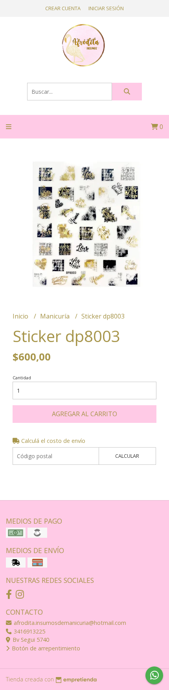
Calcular (127, 455)
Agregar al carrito (84, 414)
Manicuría (55, 316)
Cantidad (22, 378)
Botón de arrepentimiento (45, 648)
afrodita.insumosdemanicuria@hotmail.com (69, 622)
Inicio (21, 316)
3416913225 (28, 631)
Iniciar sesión (106, 8)
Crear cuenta (63, 8)
